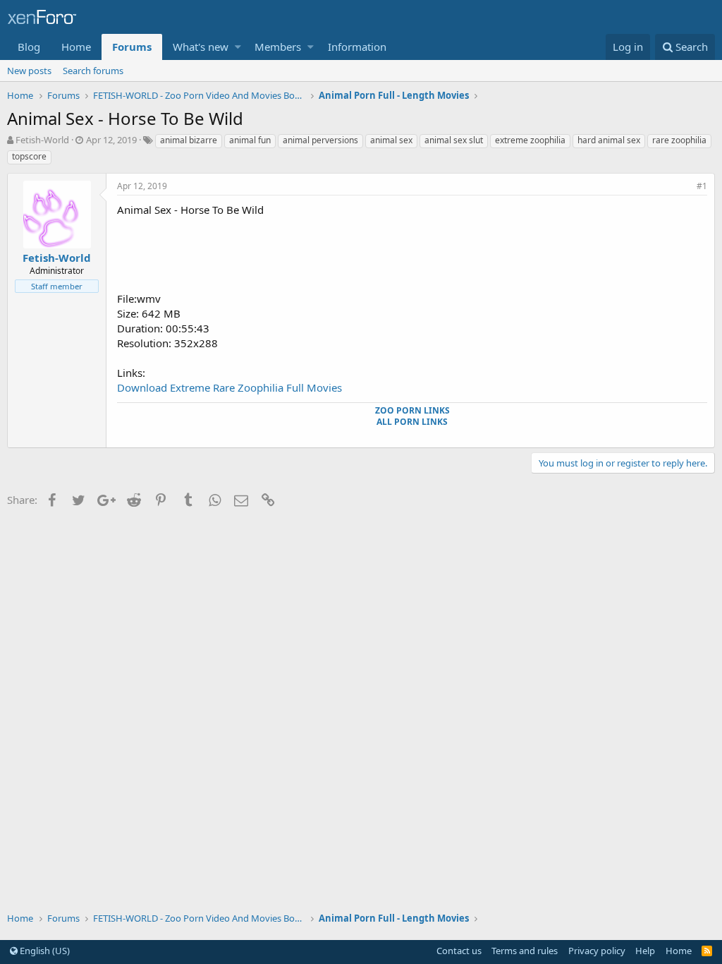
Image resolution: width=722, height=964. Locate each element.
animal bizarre (188, 140)
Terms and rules (524, 950)
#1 (702, 186)
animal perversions (320, 140)
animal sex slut (453, 140)
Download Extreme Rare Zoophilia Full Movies (229, 387)
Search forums (93, 70)
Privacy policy (596, 950)
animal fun (250, 140)
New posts (29, 70)
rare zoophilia (679, 140)
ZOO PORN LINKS (412, 410)
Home (76, 47)
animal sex (391, 140)
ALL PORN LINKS (412, 422)
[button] (238, 47)
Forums (132, 47)
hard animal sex (608, 140)
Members (278, 47)
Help (645, 950)
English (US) (44, 950)
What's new (200, 47)
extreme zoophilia (530, 140)
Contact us (459, 950)
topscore (29, 156)
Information (357, 47)
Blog (29, 47)
